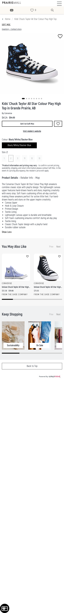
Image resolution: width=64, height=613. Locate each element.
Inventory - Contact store (11, 29)
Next (58, 246)
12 (32, 158)
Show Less (7, 232)
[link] (32, 10)
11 (24, 158)
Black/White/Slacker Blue (19, 145)
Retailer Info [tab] (27, 178)
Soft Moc (6, 24)
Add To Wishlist (58, 124)
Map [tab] (37, 178)
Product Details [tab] (10, 178)
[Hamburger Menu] (11, 10)
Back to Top (32, 366)
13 (39, 158)
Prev (51, 246)
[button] (23, 98)
